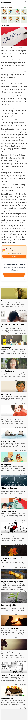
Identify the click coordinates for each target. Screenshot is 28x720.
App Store (14, 274)
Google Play (14, 278)
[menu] (25, 2)
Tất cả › (25, 7)
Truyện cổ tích (6, 2)
